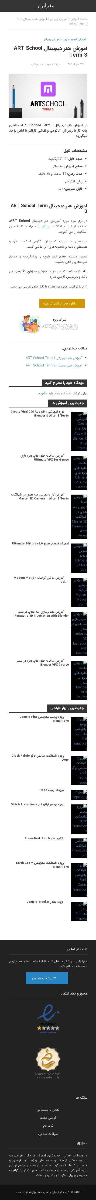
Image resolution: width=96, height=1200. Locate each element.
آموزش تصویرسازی (74, 40)
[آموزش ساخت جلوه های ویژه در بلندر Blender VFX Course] (79, 680)
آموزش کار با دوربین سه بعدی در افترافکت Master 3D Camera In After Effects (40, 497)
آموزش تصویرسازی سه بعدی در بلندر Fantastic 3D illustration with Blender (41, 614)
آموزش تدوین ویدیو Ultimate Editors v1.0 (40, 544)
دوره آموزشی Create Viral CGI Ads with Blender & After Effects (40, 414)
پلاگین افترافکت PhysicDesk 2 (44, 839)
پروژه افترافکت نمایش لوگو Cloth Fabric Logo (40, 758)
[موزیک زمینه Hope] (79, 794)
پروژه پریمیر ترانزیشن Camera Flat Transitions (44, 719)
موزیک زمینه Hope (52, 790)
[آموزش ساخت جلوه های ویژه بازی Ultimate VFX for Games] (79, 472)
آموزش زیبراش (58, 19)
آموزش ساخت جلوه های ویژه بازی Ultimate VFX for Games (45, 458)
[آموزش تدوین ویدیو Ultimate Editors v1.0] (79, 558)
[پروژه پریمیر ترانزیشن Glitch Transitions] (79, 818)
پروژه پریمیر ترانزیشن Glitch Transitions (37, 805)
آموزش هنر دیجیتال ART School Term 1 (54, 358)
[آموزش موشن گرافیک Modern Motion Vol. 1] (79, 592)
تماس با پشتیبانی (48, 1109)
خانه (84, 19)
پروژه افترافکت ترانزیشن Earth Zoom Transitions (42, 865)
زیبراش (46, 226)
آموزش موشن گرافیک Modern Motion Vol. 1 (41, 580)
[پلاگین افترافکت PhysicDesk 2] (79, 848)
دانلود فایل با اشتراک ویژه (60, 303)
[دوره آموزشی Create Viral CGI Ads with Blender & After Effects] (79, 431)
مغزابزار (46, 5)
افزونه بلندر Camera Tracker (45, 902)
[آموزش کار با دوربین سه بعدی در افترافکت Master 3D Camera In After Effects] (79, 516)
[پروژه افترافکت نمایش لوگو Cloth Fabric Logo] (79, 770)
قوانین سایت (48, 1117)
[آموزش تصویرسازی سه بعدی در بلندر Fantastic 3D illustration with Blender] (79, 633)
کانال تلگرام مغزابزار (45, 978)
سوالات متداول (48, 1133)
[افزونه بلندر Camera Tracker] (79, 911)
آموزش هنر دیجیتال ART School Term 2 (54, 365)
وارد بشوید (45, 393)
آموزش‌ (75, 19)
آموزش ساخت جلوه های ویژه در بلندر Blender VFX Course (43, 663)
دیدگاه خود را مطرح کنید (45, 64)
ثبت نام (48, 1125)
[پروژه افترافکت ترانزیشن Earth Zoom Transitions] (79, 879)
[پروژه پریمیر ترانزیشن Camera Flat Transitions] (79, 733)
